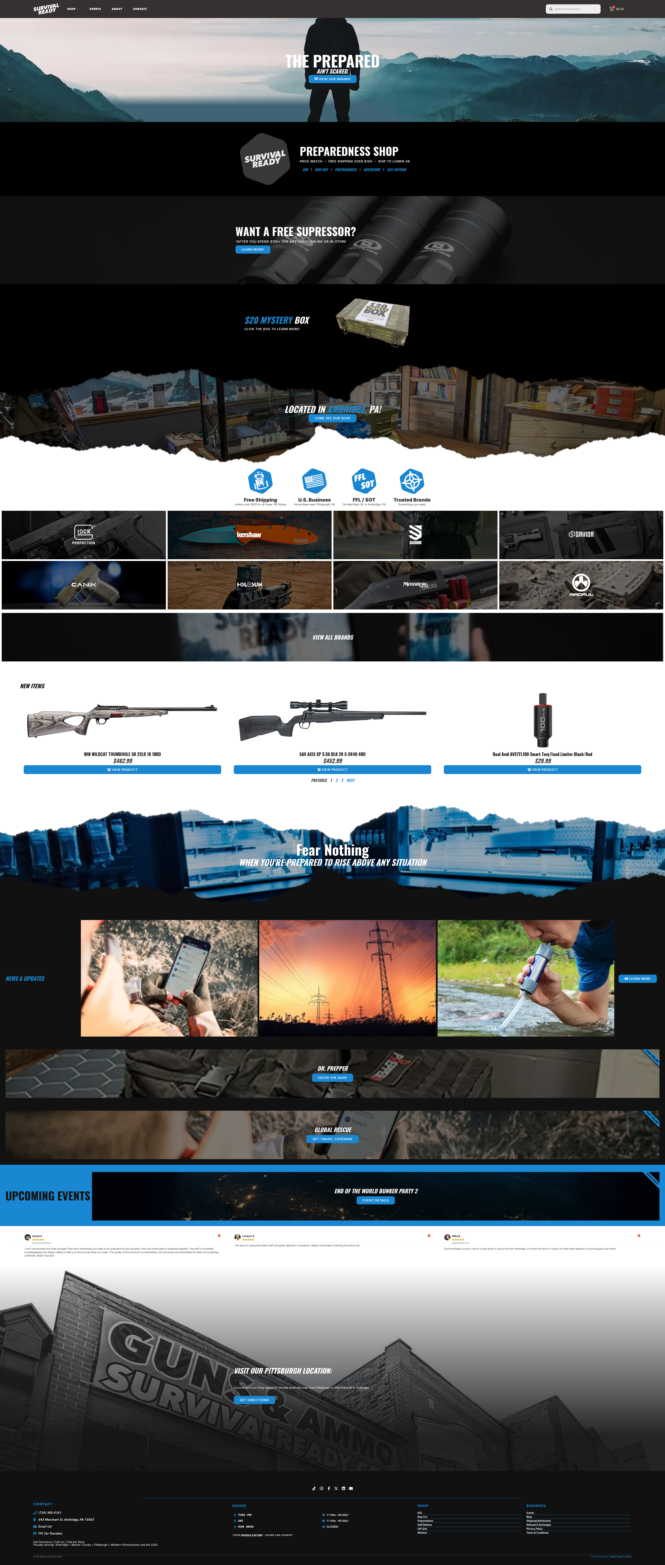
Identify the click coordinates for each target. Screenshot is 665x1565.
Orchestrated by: (611, 1556)
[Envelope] (351, 1488)
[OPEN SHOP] (77, 9)
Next (350, 780)
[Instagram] (321, 1488)
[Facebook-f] (328, 1488)
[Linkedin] (343, 1488)
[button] (9, 1246)
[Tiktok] (314, 1488)
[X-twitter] (336, 1488)
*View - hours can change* (262, 1535)
